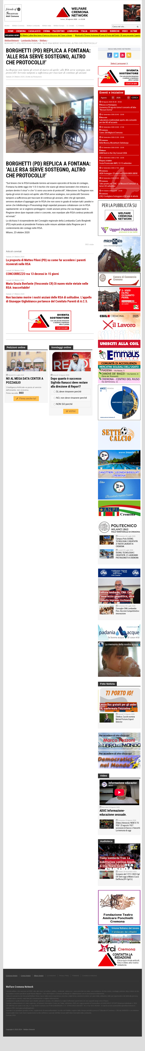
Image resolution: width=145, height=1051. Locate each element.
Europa (94, 31)
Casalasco (34, 31)
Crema (46, 31)
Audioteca (106, 841)
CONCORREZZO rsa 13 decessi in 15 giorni (32, 274)
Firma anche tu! (27, 398)
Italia (84, 31)
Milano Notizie (38, 975)
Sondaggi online (61, 347)
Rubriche (115, 31)
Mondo (103, 31)
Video (125, 31)
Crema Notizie (26, 975)
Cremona (21, 31)
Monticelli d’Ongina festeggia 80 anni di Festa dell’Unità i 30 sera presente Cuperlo (86, 35)
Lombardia (72, 31)
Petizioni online (16, 347)
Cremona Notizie (11, 975)
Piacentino (59, 31)
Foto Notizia (107, 683)
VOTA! (72, 411)
